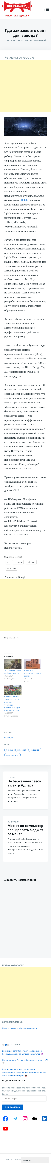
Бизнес (9, 750)
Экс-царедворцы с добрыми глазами (12, 671)
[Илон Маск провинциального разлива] (32, 664)
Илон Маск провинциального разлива (32, 673)
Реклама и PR (12, 755)
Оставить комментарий (33, 40)
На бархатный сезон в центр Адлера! (24, 783)
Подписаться (12, 1107)
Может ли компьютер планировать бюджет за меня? (25, 830)
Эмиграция (13, 822)
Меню (47, 9)
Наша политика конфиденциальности (19, 1028)
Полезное (34, 750)
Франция (8, 737)
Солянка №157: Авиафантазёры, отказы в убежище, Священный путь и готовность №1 (12, 703)
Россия (12, 777)
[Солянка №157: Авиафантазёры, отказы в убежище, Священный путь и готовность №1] (12, 690)
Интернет (21, 750)
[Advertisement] (25, 86)
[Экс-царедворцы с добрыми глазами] (12, 664)
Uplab (24, 200)
